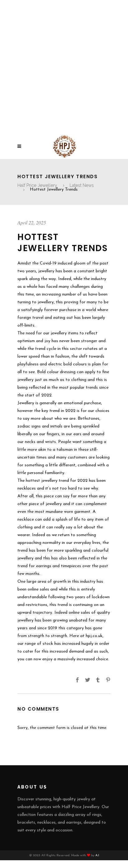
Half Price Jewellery (37, 185)
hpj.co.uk (94, 636)
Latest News (82, 185)
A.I (97, 855)
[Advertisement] (64, 67)
